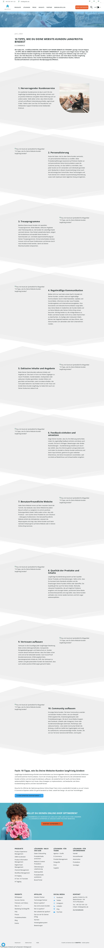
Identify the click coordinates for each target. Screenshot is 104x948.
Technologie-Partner (40, 900)
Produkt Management (60, 859)
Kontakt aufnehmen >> (51, 824)
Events (17, 923)
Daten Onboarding (40, 853)
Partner (49, 7)
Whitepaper (18, 897)
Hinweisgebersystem (40, 922)
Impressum (17, 942)
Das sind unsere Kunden (42, 906)
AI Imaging (18, 876)
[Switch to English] (97, 7)
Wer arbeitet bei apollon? (42, 912)
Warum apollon (59, 7)
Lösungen (26, 7)
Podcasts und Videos (21, 903)
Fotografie (57, 862)
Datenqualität (38, 872)
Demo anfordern (82, 7)
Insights (41, 7)
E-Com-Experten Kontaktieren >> (29, 795)
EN (100, 7)
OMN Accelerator (20, 857)
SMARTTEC (78, 942)
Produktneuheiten (20, 917)
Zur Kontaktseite (78, 910)
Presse (17, 914)
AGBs (37, 942)
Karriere (36, 920)
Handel (75, 853)
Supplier (56, 868)
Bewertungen (38, 925)
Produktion (76, 862)
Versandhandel (78, 856)
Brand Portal (38, 880)
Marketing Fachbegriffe (22, 909)
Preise (34, 7)
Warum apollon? (39, 903)
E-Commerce (58, 856)
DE (95, 7)
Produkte (17, 7)
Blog (16, 920)
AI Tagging (18, 881)
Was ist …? (18, 906)
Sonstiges (76, 865)
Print (55, 865)
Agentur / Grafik (59, 853)
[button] (3, 944)
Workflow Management (22, 873)
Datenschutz (28, 942)
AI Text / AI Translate (21, 879)
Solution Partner (39, 897)
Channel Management (22, 870)
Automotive (76, 859)
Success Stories (20, 900)
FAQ (16, 912)
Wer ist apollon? (39, 909)
